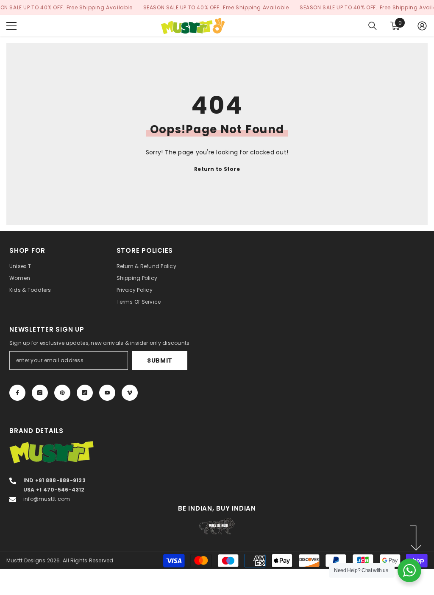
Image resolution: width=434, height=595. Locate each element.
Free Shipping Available (100, 7)
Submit (159, 360)
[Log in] (422, 25)
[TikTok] (85, 393)
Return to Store (217, 169)
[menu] (11, 26)
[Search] (372, 26)
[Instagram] (40, 393)
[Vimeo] (130, 393)
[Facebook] (17, 393)
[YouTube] (107, 393)
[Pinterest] (62, 393)
